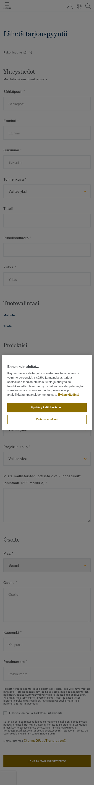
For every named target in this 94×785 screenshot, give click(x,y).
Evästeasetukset (47, 419)
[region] (46, 392)
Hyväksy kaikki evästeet (47, 407)
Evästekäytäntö (68, 394)
